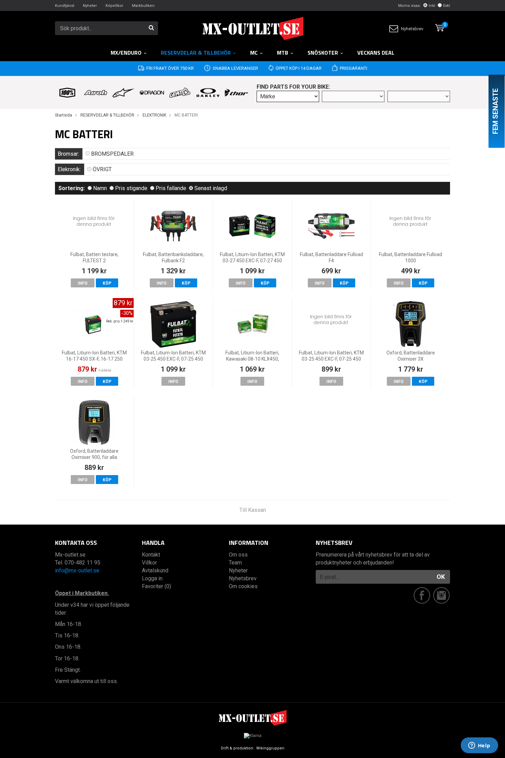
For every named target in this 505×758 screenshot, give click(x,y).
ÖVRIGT (102, 169)
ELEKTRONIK (154, 115)
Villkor (149, 562)
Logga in (152, 578)
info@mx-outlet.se (77, 570)
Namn (100, 188)
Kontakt (151, 554)
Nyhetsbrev (412, 28)
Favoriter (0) (156, 586)
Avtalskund (155, 570)
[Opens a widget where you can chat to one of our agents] (479, 746)
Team (235, 562)
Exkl (446, 5)
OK (441, 576)
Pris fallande (171, 188)
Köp (107, 283)
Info (83, 283)
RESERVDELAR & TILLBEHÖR (196, 52)
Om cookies (243, 586)
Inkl (432, 5)
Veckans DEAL (375, 52)
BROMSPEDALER (112, 154)
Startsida (63, 115)
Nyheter (90, 5)
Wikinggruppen (270, 748)
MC (254, 52)
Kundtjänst (64, 5)
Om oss (238, 554)
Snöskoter (322, 52)
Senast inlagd (210, 188)
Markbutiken (143, 5)
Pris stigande (131, 188)
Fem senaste (495, 111)
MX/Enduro (126, 52)
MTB (282, 52)
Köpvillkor (114, 5)
